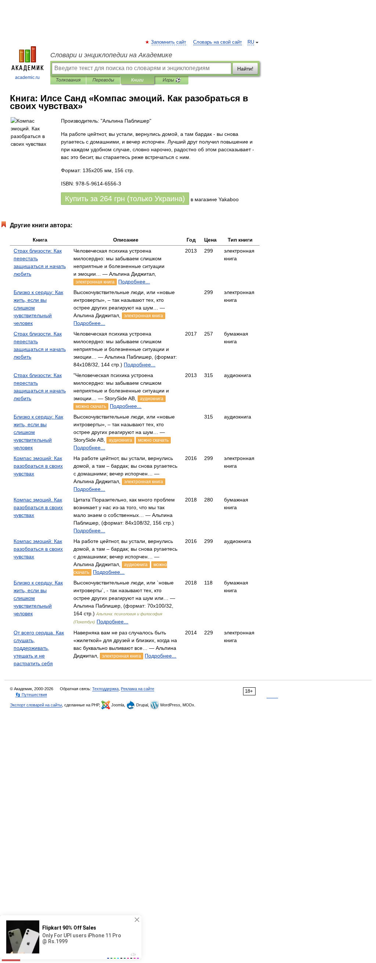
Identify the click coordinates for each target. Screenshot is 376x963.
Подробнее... (134, 282)
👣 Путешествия (31, 694)
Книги (137, 80)
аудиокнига (151, 398)
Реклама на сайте (137, 689)
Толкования (68, 80)
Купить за (125, 199)
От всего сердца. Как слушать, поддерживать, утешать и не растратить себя (39, 648)
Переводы (103, 80)
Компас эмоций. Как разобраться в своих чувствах (38, 507)
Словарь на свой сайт (217, 42)
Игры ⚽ (172, 80)
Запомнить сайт (169, 42)
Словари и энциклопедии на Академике (111, 55)
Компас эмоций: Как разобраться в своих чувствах (38, 466)
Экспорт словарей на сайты (36, 705)
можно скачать (91, 406)
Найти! (245, 69)
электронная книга (95, 282)
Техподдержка (105, 689)
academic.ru (27, 77)
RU (250, 42)
